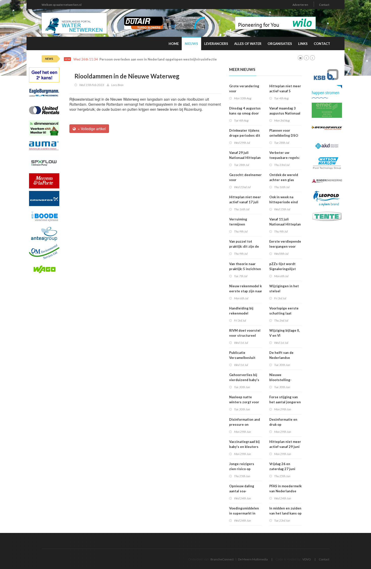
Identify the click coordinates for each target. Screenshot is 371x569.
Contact (324, 4)
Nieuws (191, 44)
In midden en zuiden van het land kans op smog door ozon (285, 513)
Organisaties (280, 44)
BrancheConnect (222, 559)
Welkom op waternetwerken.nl (62, 4)
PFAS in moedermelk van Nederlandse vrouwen (285, 491)
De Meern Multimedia (253, 559)
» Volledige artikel (91, 128)
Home (174, 44)
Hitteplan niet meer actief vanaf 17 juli (245, 199)
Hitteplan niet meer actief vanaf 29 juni (285, 444)
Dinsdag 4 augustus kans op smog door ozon (245, 113)
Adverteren (300, 4)
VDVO (306, 559)
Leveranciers (216, 44)
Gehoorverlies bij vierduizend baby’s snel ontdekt (244, 380)
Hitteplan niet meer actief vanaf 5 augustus (285, 91)
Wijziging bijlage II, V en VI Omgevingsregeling (285, 335)
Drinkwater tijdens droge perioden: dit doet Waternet (244, 135)
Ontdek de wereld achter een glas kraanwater (283, 180)
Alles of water (247, 44)
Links (303, 44)
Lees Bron (117, 85)
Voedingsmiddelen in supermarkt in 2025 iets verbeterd (245, 513)
